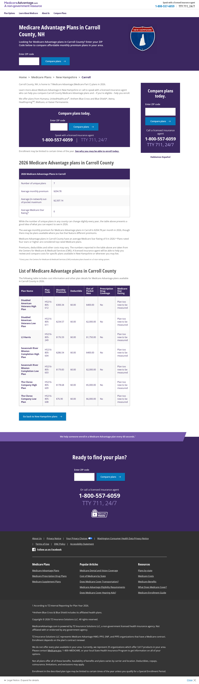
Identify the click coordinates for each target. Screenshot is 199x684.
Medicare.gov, (55, 650)
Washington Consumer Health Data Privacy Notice (123, 538)
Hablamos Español (160, 157)
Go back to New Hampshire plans (40, 416)
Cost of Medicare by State (93, 576)
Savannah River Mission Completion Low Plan (30, 370)
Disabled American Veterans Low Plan (28, 322)
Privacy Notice (54, 538)
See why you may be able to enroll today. (97, 151)
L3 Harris (26, 337)
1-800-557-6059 (164, 6)
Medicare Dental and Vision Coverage (99, 570)
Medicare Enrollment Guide (152, 592)
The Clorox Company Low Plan (28, 398)
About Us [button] (46, 13)
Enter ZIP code (26, 54)
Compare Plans (60, 13)
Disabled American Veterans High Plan (28, 305)
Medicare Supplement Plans (46, 581)
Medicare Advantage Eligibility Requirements (102, 587)
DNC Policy (59, 544)
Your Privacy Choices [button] (76, 538)
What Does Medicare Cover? (152, 587)
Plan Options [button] (9, 13)
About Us (37, 538)
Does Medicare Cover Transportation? (99, 581)
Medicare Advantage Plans (45, 570)
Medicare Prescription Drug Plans (49, 576)
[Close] (192, 679)
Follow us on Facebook (49, 549)
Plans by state (145, 570)
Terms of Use (42, 544)
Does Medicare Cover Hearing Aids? (98, 592)
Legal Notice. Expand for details (23, 680)
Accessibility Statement (82, 544)
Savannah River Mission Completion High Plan (30, 353)
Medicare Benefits (147, 581)
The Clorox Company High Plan (29, 385)
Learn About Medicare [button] (28, 13)
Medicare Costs (146, 576)
